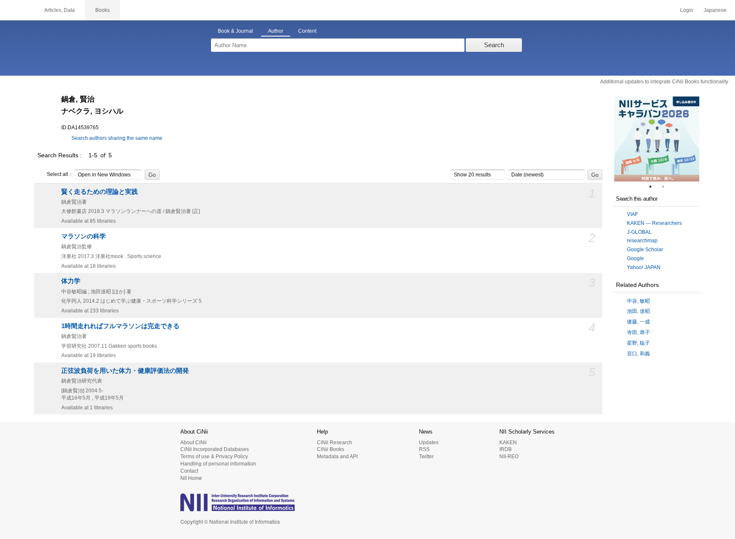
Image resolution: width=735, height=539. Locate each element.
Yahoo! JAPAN (644, 267)
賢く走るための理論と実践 (99, 191)
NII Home (191, 478)
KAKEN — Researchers (654, 223)
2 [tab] (666, 186)
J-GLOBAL (639, 232)
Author (275, 31)
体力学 (70, 281)
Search (494, 44)
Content (307, 31)
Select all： (60, 174)
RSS (424, 449)
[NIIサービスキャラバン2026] (656, 139)
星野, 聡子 (638, 343)
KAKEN (508, 442)
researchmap (642, 241)
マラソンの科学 (83, 236)
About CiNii (193, 442)
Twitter (426, 457)
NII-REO (508, 457)
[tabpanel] (657, 139)
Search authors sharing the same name (116, 138)
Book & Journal (235, 31)
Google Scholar (645, 249)
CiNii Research (334, 442)
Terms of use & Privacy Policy (214, 457)
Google (635, 258)
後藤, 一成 (638, 322)
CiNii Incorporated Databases (214, 449)
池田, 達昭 (638, 311)
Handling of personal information (218, 464)
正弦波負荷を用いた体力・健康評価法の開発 (125, 370)
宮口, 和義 (638, 354)
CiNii (17, 10)
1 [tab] (654, 186)
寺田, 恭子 (638, 332)
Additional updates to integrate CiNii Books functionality (664, 82)
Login (686, 10)
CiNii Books (330, 449)
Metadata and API (337, 457)
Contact (189, 471)
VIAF (632, 214)
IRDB (505, 449)
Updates (429, 442)
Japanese (715, 10)
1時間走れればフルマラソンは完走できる (120, 326)
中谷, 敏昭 (638, 301)
